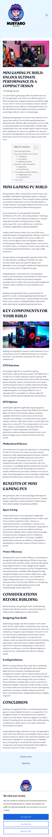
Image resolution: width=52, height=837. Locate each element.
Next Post (26, 763)
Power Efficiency (24, 169)
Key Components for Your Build (26, 154)
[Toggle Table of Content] (34, 147)
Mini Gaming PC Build (22, 151)
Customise (26, 824)
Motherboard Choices (25, 162)
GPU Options (23, 159)
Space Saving (22, 167)
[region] (26, 814)
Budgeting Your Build (25, 175)
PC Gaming (8, 91)
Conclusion (19, 180)
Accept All (26, 817)
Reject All (26, 831)
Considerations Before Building (26, 172)
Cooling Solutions (24, 177)
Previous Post (26, 756)
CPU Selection (23, 156)
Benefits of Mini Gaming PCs (25, 164)
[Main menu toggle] (46, 15)
